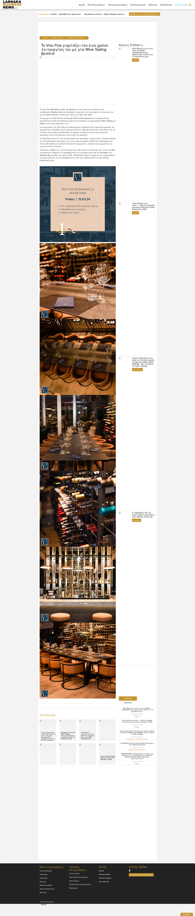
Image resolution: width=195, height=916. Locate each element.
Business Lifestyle (57, 38)
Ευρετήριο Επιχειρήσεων (78, 877)
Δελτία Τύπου (74, 873)
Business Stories (104, 874)
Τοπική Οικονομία (138, 4)
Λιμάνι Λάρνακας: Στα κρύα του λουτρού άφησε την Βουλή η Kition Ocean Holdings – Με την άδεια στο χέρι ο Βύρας (137, 732)
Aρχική (82, 4)
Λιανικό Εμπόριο (46, 871)
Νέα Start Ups (104, 881)
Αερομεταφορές (46, 885)
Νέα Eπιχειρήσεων (96, 4)
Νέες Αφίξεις (74, 881)
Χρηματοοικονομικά (47, 889)
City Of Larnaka (181, 4)
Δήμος (135, 60)
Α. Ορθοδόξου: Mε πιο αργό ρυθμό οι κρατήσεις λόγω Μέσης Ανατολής (137, 744)
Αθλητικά (43, 892)
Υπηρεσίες (44, 874)
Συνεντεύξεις (140, 750)
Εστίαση (43, 881)
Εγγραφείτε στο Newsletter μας (141, 875)
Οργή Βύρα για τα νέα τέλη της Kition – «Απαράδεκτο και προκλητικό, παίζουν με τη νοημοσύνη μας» (137, 709)
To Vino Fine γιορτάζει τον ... (76, 38)
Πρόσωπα (153, 4)
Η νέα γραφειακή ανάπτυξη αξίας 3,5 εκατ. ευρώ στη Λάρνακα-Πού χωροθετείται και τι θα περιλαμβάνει (48, 736)
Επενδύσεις (137, 370)
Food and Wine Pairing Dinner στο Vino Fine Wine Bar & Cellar (108, 757)
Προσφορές (73, 888)
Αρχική (45, 38)
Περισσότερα (166, 4)
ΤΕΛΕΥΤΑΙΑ (128, 698)
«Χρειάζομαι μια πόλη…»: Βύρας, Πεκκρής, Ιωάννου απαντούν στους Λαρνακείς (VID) (137, 721)
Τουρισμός (43, 878)
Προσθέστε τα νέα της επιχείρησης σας (144, 14)
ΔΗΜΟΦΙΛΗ (128, 703)
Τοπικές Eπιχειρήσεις (117, 4)
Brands (101, 871)
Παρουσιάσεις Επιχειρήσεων (80, 884)
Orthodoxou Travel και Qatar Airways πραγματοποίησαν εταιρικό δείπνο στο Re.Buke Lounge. (68, 735)
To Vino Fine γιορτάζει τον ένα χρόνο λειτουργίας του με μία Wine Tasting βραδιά (74, 49)
